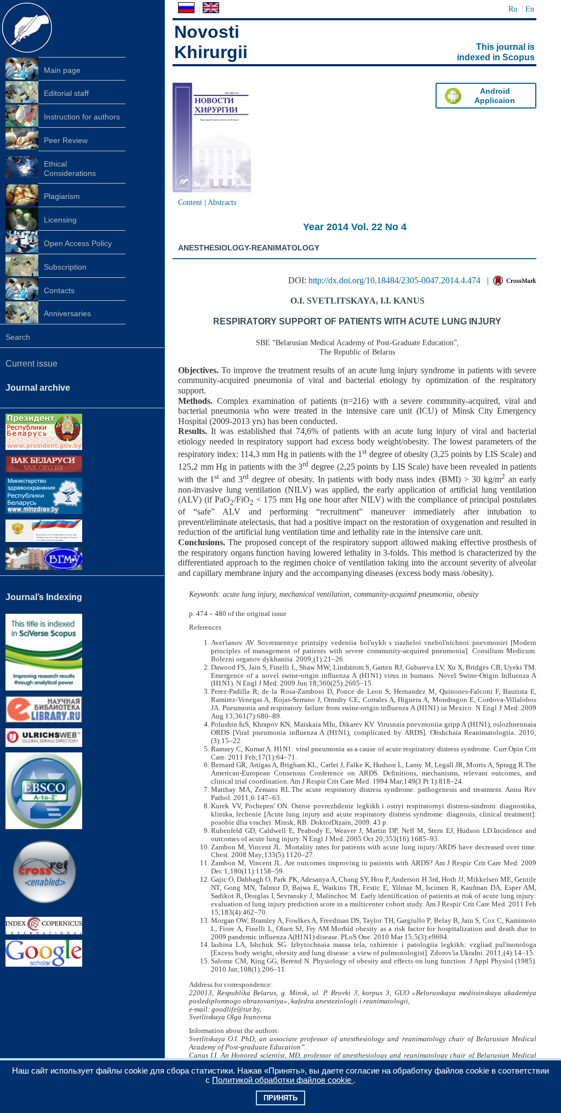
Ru (512, 8)
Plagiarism (62, 196)
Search (17, 337)
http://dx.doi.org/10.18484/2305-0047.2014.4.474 (394, 280)
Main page (62, 70)
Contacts (59, 290)
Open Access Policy (78, 243)
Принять (280, 1098)
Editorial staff (66, 93)
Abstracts (222, 202)
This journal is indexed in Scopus (496, 52)
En (529, 8)
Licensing (60, 219)
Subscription (65, 266)
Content (190, 202)
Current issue (31, 363)
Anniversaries (67, 313)
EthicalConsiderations (70, 168)
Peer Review (66, 140)
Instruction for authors (82, 116)
